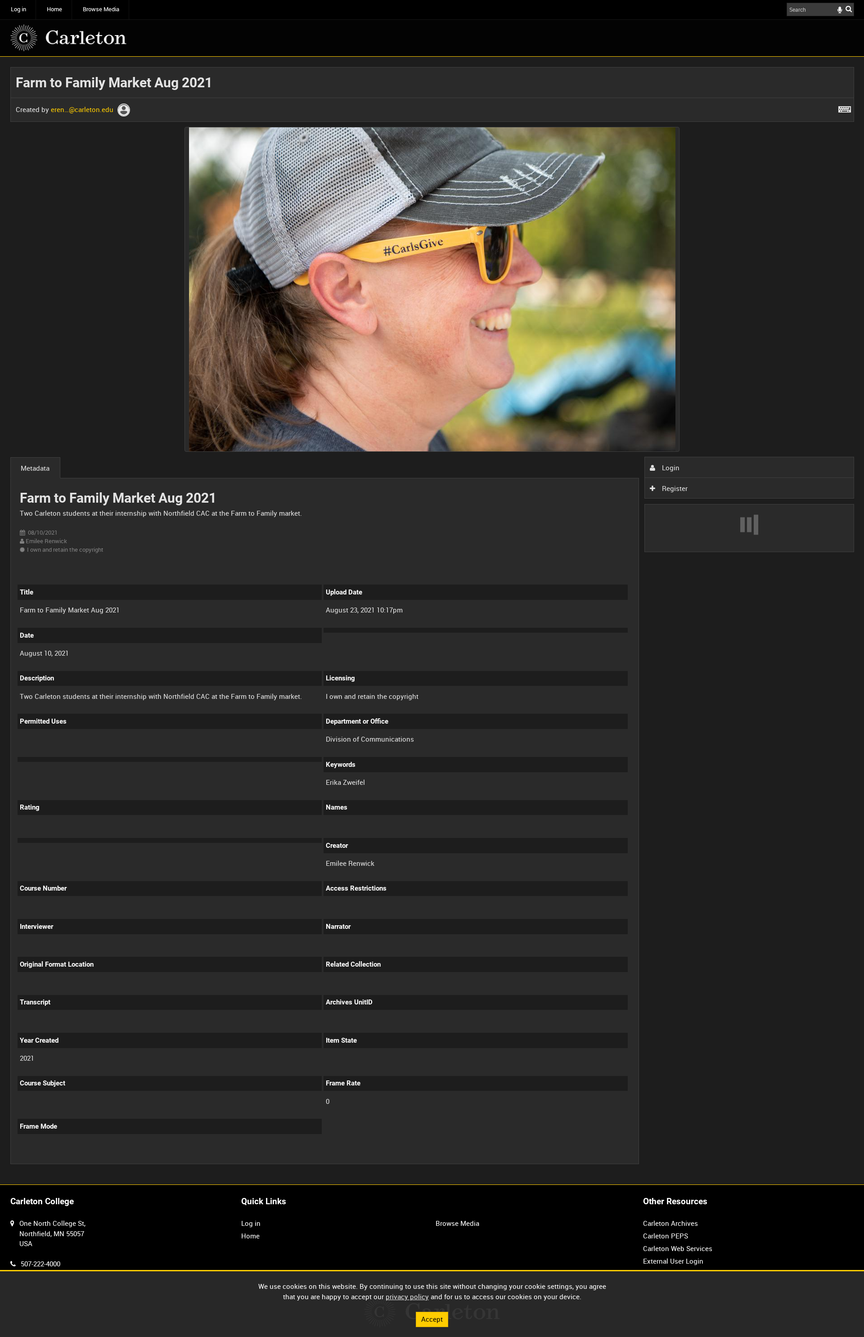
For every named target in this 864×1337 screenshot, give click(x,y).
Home (54, 9)
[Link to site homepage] (68, 37)
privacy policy (407, 1296)
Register (674, 488)
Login (670, 467)
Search (849, 8)
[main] (432, 620)
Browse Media (101, 9)
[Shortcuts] (844, 107)
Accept (432, 1318)
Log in (18, 9)
